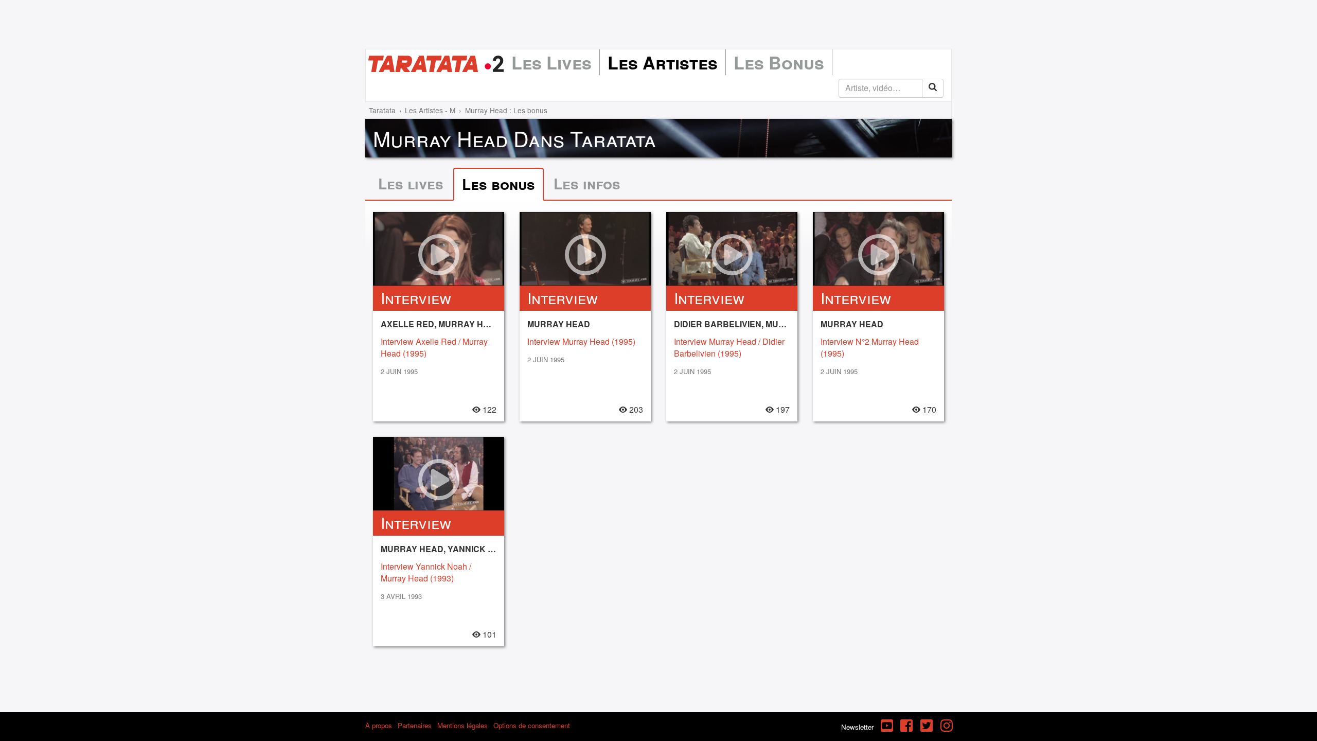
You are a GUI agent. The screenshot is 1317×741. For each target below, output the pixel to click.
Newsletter (857, 727)
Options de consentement (531, 725)
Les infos (587, 183)
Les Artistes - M (430, 110)
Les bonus (498, 184)
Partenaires (415, 725)
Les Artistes (663, 62)
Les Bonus (779, 62)
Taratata (382, 110)
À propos (378, 725)
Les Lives (551, 62)
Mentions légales (462, 725)
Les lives (410, 183)
